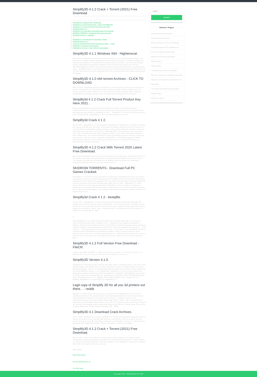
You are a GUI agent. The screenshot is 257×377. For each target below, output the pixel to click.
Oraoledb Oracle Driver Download (163, 70)
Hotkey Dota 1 (156, 61)
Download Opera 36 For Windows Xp (165, 47)
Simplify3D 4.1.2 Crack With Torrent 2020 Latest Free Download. (93, 31)
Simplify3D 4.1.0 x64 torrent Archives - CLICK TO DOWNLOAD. (93, 24)
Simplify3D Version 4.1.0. (81, 41)
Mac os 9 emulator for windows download (166, 75)
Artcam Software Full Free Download (165, 43)
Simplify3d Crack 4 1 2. (80, 29)
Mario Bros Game (79, 355)
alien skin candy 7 (158, 98)
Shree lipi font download (160, 38)
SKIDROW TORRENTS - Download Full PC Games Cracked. (92, 33)
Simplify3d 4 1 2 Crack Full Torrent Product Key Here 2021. (91, 27)
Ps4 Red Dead (78, 368)
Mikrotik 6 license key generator (163, 56)
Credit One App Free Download (162, 52)
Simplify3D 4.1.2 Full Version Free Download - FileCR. (90, 39)
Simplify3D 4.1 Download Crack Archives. (86, 46)
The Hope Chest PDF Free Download (165, 89)
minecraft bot (156, 66)
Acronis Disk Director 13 (81, 361)
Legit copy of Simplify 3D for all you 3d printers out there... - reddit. (94, 43)
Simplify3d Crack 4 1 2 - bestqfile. (83, 35)
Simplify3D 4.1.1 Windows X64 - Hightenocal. (87, 22)
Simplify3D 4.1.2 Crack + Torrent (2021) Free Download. (91, 48)
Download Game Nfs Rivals (161, 33)
